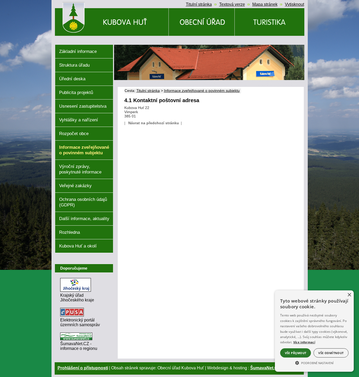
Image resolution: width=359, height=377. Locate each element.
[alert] (314, 331)
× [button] (349, 295)
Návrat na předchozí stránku (153, 123)
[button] (314, 362)
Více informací (304, 342)
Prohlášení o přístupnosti (83, 368)
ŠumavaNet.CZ (265, 368)
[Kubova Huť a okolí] (269, 22)
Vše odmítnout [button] (330, 353)
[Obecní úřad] (201, 22)
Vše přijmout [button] (295, 353)
